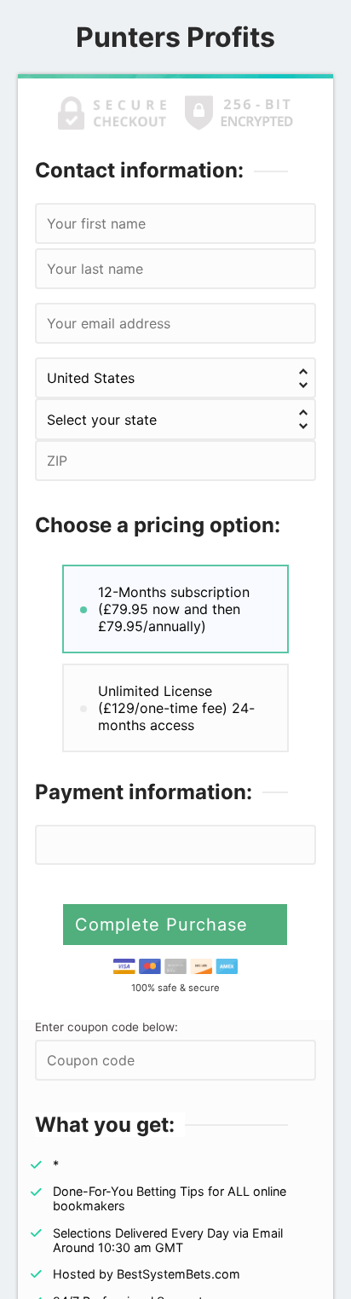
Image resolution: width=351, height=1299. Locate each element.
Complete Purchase (164, 924)
